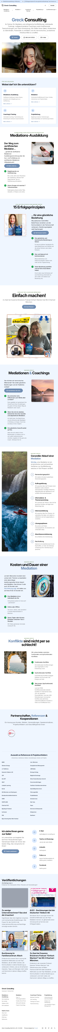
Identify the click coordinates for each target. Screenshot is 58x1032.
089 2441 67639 (30, 37)
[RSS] (54, 1028)
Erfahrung (4, 1017)
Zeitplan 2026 (5, 1003)
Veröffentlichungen (51, 9)
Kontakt (52, 5)
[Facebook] (48, 1028)
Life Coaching (33, 999)
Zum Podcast (30, 307)
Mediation (17, 9)
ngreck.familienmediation (46, 858)
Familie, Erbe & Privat (21, 1001)
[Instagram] (45, 1028)
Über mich (4, 1013)
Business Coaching (34, 997)
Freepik (36, 1028)
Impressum (4, 991)
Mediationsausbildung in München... (12, 1)
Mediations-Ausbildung (6, 10)
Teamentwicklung (34, 1003)
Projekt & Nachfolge (20, 1005)
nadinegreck (42, 850)
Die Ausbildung (5, 999)
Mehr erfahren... (12, 166)
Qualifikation (5, 1015)
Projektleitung (39, 9)
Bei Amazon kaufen (41, 233)
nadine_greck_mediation (45, 860)
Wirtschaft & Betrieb (20, 1003)
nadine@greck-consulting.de (47, 834)
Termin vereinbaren (11, 851)
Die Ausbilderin (5, 1005)
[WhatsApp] (51, 1028)
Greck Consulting (8, 989)
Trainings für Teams (34, 1001)
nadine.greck (42, 868)
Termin (16, 37)
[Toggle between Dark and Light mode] (45, 5)
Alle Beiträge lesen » (7, 883)
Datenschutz (11, 991)
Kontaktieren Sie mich (14, 390)
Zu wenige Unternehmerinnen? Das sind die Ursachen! (14, 912)
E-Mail (44, 37)
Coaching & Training (28, 10)
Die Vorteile (4, 1001)
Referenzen (4, 1019)
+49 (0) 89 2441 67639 (45, 842)
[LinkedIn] (42, 1028)
